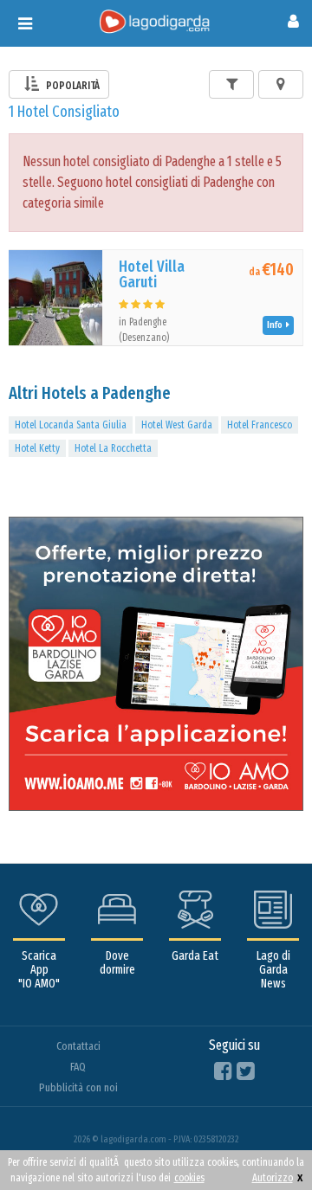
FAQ (78, 1066)
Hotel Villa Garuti (152, 274)
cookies (189, 1178)
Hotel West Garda (176, 425)
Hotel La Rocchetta (113, 448)
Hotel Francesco (259, 425)
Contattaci (78, 1045)
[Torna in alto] (263, 1141)
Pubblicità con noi (78, 1087)
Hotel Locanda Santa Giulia (71, 425)
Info (276, 325)
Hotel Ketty (37, 448)
